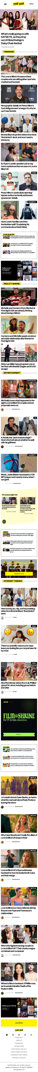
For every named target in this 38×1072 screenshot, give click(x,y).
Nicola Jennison (27, 513)
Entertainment (16, 409)
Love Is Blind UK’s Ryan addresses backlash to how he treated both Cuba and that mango (18, 873)
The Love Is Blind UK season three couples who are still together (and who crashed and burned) (18, 79)
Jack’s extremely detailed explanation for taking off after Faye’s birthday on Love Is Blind (23, 251)
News (15, 511)
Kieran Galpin (8, 617)
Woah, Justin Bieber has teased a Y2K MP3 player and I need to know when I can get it (17, 477)
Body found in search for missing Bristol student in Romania (9, 507)
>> (4, 521)
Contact (19, 1037)
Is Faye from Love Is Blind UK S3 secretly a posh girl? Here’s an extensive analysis (22, 244)
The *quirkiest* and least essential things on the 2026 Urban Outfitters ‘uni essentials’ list (23, 749)
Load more (19, 1023)
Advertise (19, 1046)
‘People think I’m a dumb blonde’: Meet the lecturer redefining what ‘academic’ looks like (22, 764)
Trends (15, 617)
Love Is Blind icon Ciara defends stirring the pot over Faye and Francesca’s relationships (18, 911)
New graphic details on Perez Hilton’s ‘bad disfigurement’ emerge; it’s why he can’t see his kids (18, 108)
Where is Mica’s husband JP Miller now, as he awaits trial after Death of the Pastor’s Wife (18, 986)
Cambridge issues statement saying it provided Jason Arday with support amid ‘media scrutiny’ (27, 509)
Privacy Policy (19, 1058)
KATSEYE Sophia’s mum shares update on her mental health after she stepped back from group (22, 550)
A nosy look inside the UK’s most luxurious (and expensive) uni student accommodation (22, 757)
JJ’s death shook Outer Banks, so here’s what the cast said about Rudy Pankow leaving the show (19, 800)
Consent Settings (19, 1055)
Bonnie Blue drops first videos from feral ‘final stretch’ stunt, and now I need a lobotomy (18, 137)
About (19, 1040)
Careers (19, 1043)
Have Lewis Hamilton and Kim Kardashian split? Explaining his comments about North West (15, 224)
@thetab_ (5, 1008)
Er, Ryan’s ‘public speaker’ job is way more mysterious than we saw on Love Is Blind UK (19, 166)
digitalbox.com (20, 1069)
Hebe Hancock (9, 483)
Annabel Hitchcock (9, 511)
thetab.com (15, 1065)
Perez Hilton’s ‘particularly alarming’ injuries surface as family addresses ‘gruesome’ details (16, 195)
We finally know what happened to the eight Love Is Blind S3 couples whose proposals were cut (17, 403)
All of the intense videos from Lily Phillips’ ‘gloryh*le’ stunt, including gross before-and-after (19, 685)
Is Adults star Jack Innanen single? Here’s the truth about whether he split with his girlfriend (17, 440)
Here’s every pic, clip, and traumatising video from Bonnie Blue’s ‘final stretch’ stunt (18, 611)
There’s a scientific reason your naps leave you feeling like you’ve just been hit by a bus (18, 648)
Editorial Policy (19, 1049)
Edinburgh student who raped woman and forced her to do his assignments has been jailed (21, 542)
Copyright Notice (19, 1052)
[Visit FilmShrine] (19, 720)
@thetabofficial (6, 272)
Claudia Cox (8, 409)
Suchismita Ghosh (9, 446)
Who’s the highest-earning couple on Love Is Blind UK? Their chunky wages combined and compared (18, 948)
